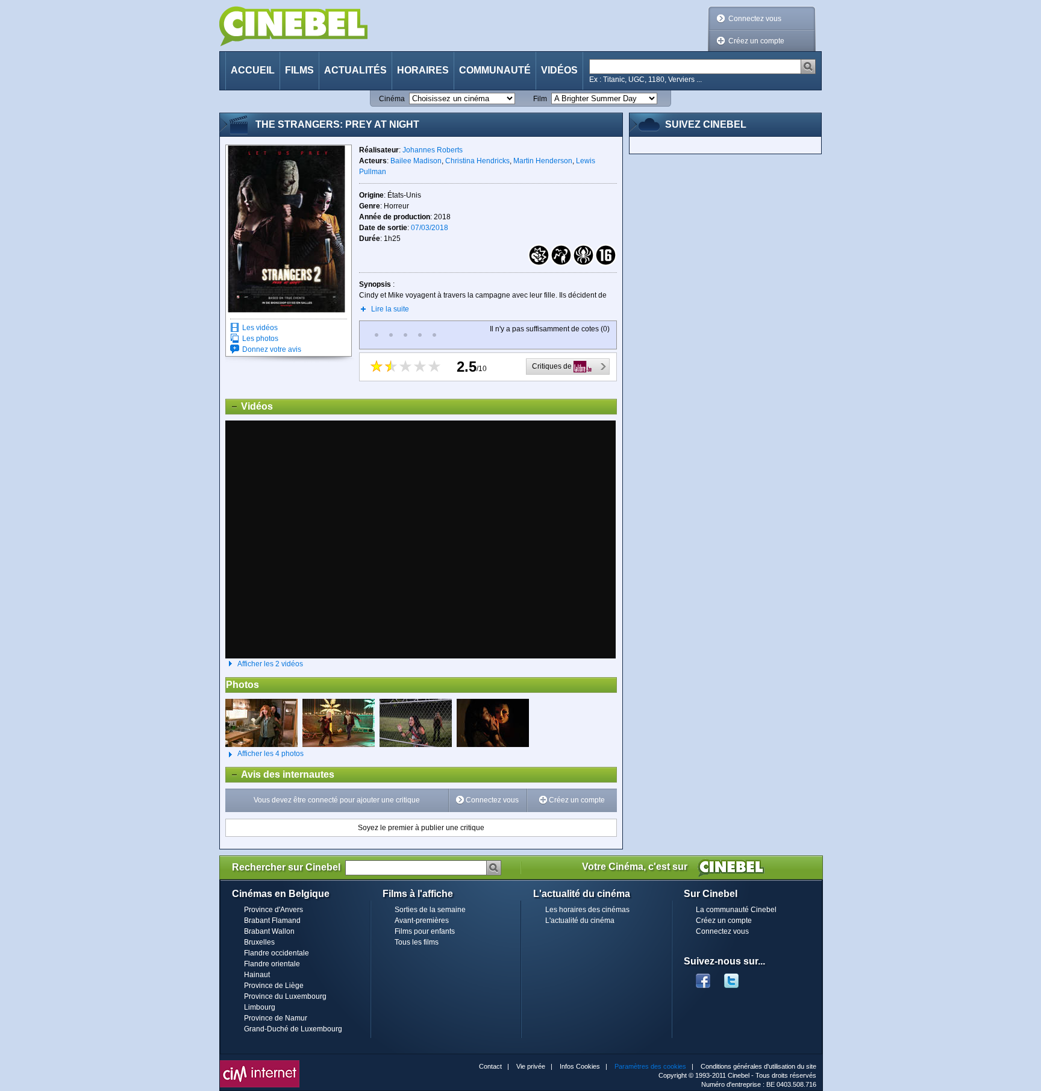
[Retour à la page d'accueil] (293, 26)
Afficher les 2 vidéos (270, 664)
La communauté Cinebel (736, 909)
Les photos (260, 338)
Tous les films (417, 942)
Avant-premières (422, 920)
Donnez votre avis (271, 349)
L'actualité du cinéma (579, 920)
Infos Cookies (580, 1066)
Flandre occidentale (276, 953)
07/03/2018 (429, 228)
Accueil (253, 70)
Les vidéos (260, 328)
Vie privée (530, 1066)
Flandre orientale (272, 964)
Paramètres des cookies (650, 1066)
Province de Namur (275, 1018)
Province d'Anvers (273, 909)
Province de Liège (274, 985)
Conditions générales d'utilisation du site (758, 1066)
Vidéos (559, 70)
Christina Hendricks (477, 161)
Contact (490, 1066)
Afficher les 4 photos (264, 753)
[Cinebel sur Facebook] (703, 977)
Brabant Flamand (272, 920)
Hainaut (257, 975)
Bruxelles (259, 942)
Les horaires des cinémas (587, 909)
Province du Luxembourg (285, 996)
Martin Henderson (542, 161)
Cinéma (392, 99)
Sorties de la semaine (430, 909)
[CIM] (259, 1063)
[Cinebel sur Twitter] (737, 977)
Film (540, 99)
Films (299, 70)
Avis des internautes (280, 774)
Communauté (495, 70)
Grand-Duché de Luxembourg (293, 1029)
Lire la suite (390, 309)
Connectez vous (754, 18)
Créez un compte (756, 41)
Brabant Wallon (269, 931)
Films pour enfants (425, 931)
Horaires (423, 70)
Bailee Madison (416, 161)
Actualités (355, 70)
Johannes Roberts (432, 150)
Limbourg (259, 1007)
